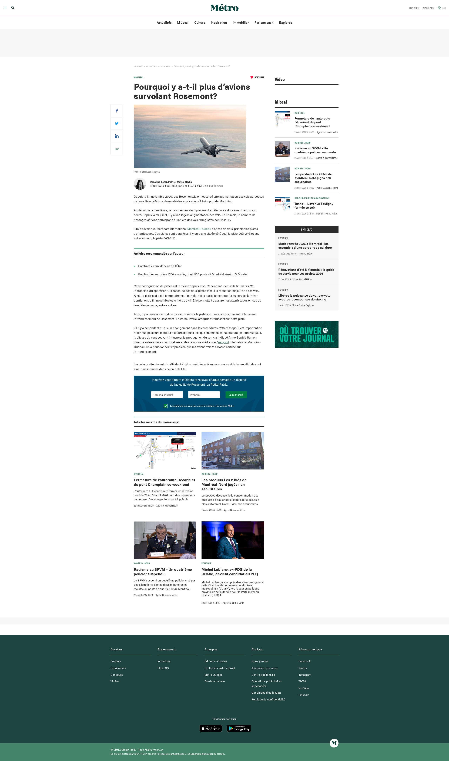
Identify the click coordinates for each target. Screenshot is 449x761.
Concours (116, 675)
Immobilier (241, 22)
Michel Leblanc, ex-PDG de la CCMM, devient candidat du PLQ (230, 571)
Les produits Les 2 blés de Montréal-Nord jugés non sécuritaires (224, 484)
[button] (4, 7)
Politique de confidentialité (268, 699)
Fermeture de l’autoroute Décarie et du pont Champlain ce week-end (164, 482)
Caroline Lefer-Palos (162, 181)
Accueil (138, 66)
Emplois (115, 661)
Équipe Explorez (306, 305)
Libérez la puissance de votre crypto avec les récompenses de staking (304, 297)
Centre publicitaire (263, 675)
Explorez (285, 22)
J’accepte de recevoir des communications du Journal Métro (201, 406)
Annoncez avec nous (265, 668)
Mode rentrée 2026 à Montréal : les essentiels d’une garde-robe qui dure (305, 245)
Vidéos (114, 681)
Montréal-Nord (210, 473)
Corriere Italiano (215, 681)
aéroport (223, 342)
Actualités (164, 22)
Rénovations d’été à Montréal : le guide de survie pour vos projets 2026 (306, 271)
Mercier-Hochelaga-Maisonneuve (311, 198)
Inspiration (219, 22)
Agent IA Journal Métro (166, 505)
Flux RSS (163, 668)
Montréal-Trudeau (199, 229)
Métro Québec (213, 675)
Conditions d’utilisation (266, 692)
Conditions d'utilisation (201, 753)
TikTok (302, 681)
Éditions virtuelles (216, 661)
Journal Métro (306, 253)
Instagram (305, 675)
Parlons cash (264, 22)
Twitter (303, 668)
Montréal (165, 66)
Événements (118, 668)
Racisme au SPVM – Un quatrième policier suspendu (163, 571)
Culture (199, 22)
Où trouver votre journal (220, 668)
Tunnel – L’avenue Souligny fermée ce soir (313, 205)
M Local (183, 22)
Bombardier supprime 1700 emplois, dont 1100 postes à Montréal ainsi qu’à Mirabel (193, 274)
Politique (206, 563)
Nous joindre (260, 661)
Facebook (305, 661)
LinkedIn (304, 695)
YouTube (304, 688)
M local (281, 101)
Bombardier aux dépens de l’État (160, 266)
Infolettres (164, 661)
